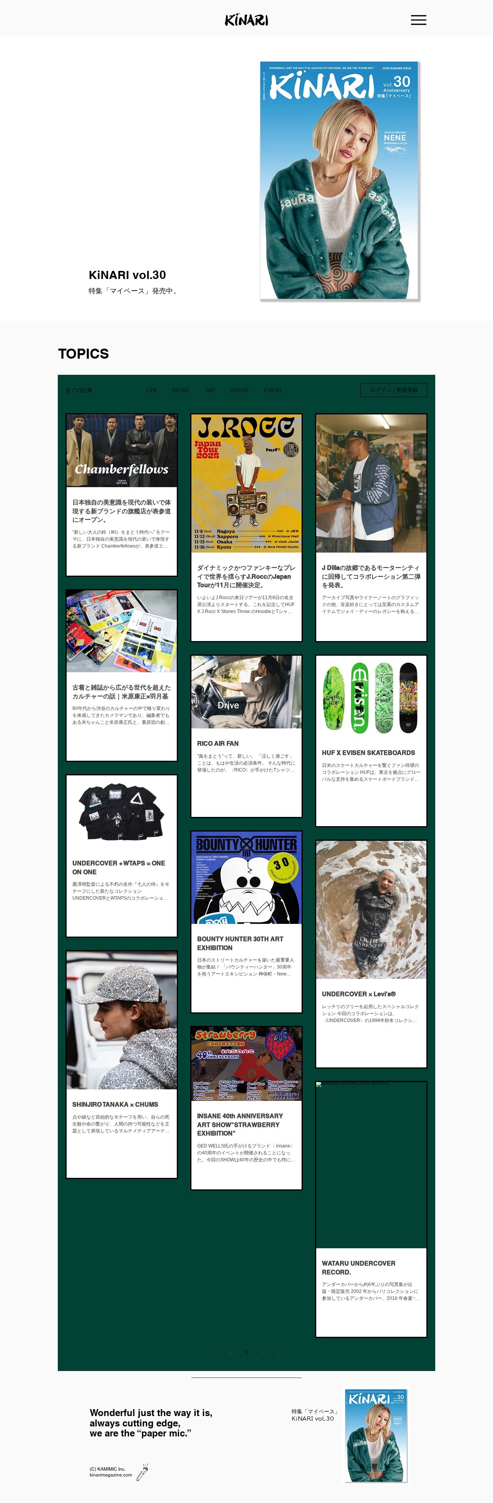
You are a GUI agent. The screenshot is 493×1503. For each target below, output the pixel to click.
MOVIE (239, 390)
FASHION (119, 390)
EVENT (273, 390)
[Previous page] (214, 1352)
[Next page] (279, 1352)
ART (210, 390)
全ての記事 (78, 390)
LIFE (151, 390)
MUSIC (181, 390)
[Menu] (419, 20)
